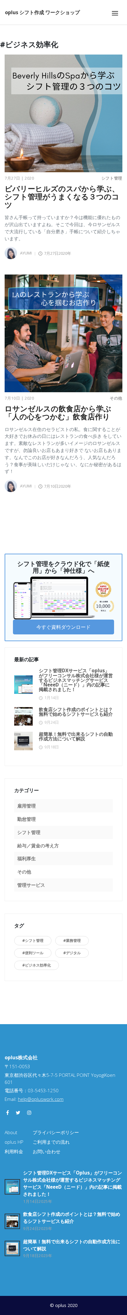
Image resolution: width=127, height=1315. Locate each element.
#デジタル (72, 952)
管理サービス (31, 885)
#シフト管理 (32, 940)
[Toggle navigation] (115, 13)
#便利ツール (32, 952)
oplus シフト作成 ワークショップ (42, 12)
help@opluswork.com (40, 1099)
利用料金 (14, 1151)
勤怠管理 (26, 819)
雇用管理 (26, 806)
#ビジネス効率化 (36, 965)
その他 (116, 398)
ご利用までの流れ (51, 1142)
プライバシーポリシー (56, 1132)
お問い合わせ (46, 1151)
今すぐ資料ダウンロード (63, 627)
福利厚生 (26, 858)
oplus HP (14, 1142)
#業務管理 (72, 940)
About (11, 1132)
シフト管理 (111, 178)
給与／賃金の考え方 (38, 845)
